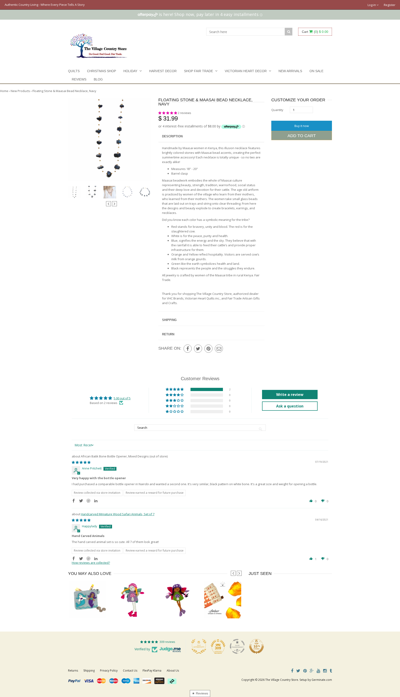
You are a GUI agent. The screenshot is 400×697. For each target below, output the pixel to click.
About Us (173, 670)
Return (168, 334)
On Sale (316, 71)
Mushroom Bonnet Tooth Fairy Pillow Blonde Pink (146, 609)
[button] (168, 113)
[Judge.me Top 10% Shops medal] (256, 646)
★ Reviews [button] (200, 693)
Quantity (277, 110)
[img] (81, 462)
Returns (73, 670)
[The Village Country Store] (98, 44)
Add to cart (302, 135)
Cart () (315, 32)
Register (389, 5)
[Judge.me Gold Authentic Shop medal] (198, 646)
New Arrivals (290, 71)
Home (4, 91)
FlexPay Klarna (152, 670)
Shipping (169, 320)
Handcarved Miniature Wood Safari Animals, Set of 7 (117, 514)
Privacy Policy (109, 670)
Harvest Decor (163, 71)
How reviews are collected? (91, 563)
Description (172, 136)
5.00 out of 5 (122, 398)
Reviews (79, 79)
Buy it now (301, 126)
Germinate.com (322, 680)
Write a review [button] (289, 394)
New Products (20, 91)
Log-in (372, 5)
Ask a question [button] (289, 406)
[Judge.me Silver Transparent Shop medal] (237, 646)
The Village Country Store (281, 680)
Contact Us (130, 670)
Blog (98, 79)
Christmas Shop (101, 71)
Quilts (74, 71)
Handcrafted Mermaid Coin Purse (90, 609)
